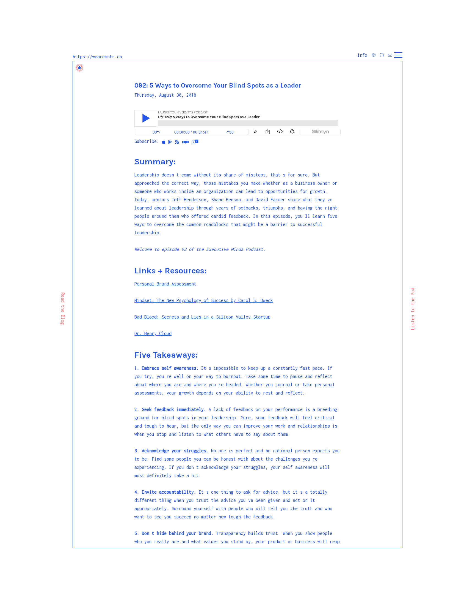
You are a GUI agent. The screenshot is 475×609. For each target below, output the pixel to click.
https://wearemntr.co (97, 56)
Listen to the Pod (412, 309)
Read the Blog (62, 309)
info (362, 55)
